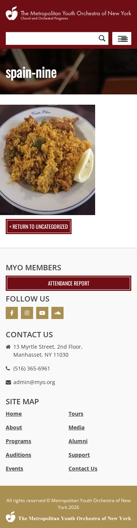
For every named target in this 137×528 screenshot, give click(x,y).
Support (79, 454)
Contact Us (82, 468)
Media (76, 427)
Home (14, 413)
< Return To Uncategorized (39, 226)
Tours (75, 413)
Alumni (78, 441)
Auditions (18, 454)
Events (14, 468)
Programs (18, 441)
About (14, 427)
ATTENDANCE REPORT (68, 283)
